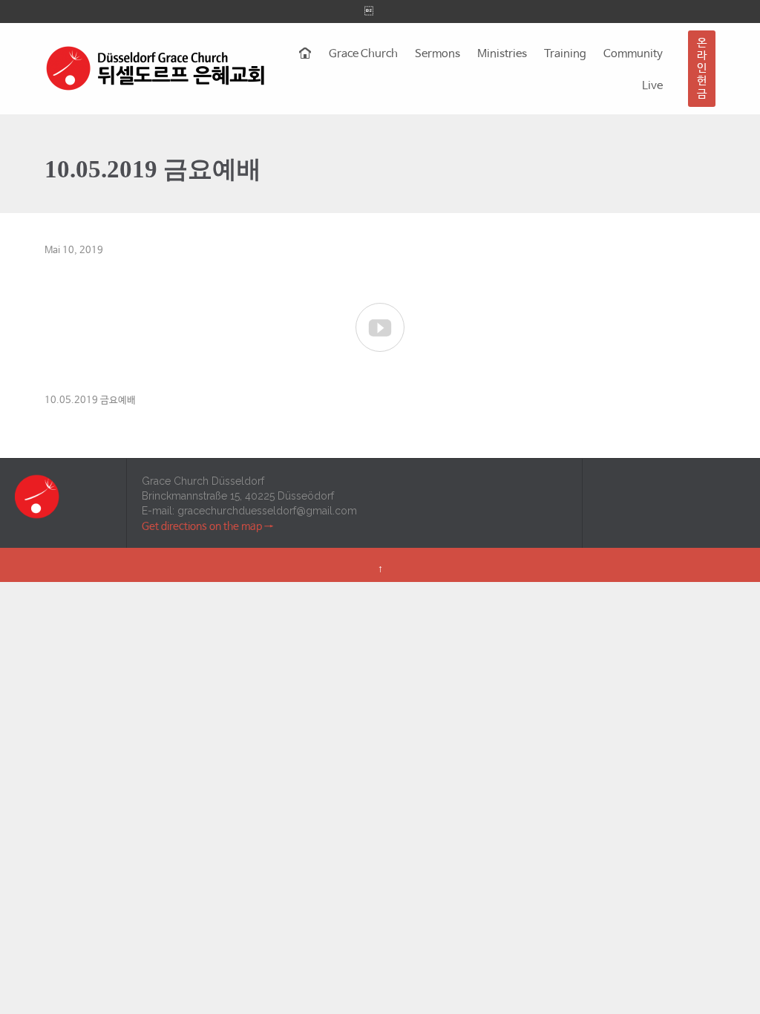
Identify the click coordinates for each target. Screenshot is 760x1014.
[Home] (305, 54)
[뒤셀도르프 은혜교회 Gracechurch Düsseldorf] (156, 69)
